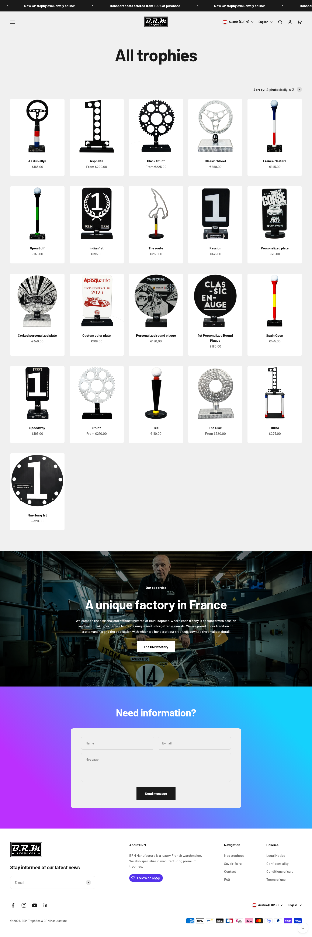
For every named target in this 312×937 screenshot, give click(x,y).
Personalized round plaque (156, 335)
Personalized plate (275, 248)
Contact (230, 871)
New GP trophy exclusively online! (213, 6)
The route (156, 248)
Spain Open (274, 335)
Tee (156, 428)
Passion (215, 248)
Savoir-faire (233, 863)
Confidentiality (277, 863)
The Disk (215, 428)
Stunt (96, 428)
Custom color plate (96, 335)
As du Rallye (37, 161)
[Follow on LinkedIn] (45, 905)
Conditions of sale (279, 871)
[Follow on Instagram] (24, 905)
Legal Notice (275, 855)
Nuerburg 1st (37, 515)
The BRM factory (156, 647)
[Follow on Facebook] (13, 905)
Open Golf (37, 248)
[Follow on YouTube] (35, 905)
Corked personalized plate (37, 335)
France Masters (274, 161)
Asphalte (96, 161)
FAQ (227, 879)
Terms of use (276, 879)
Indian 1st (97, 248)
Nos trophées (234, 855)
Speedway (37, 428)
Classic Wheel (215, 161)
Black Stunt (156, 161)
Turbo (274, 428)
